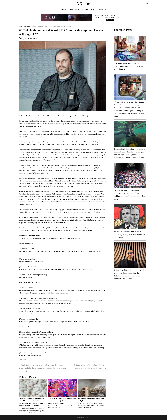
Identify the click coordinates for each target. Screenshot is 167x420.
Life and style (73, 9)
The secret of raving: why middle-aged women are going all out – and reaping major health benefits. (62, 401)
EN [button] (102, 9)
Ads (92, 9)
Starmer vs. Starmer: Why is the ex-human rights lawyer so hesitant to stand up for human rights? (129, 234)
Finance (85, 9)
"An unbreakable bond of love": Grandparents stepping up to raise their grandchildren (129, 66)
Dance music (22, 359)
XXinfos (83, 3)
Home (63, 9)
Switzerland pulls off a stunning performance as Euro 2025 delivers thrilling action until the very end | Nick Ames (129, 194)
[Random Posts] (20, 3)
